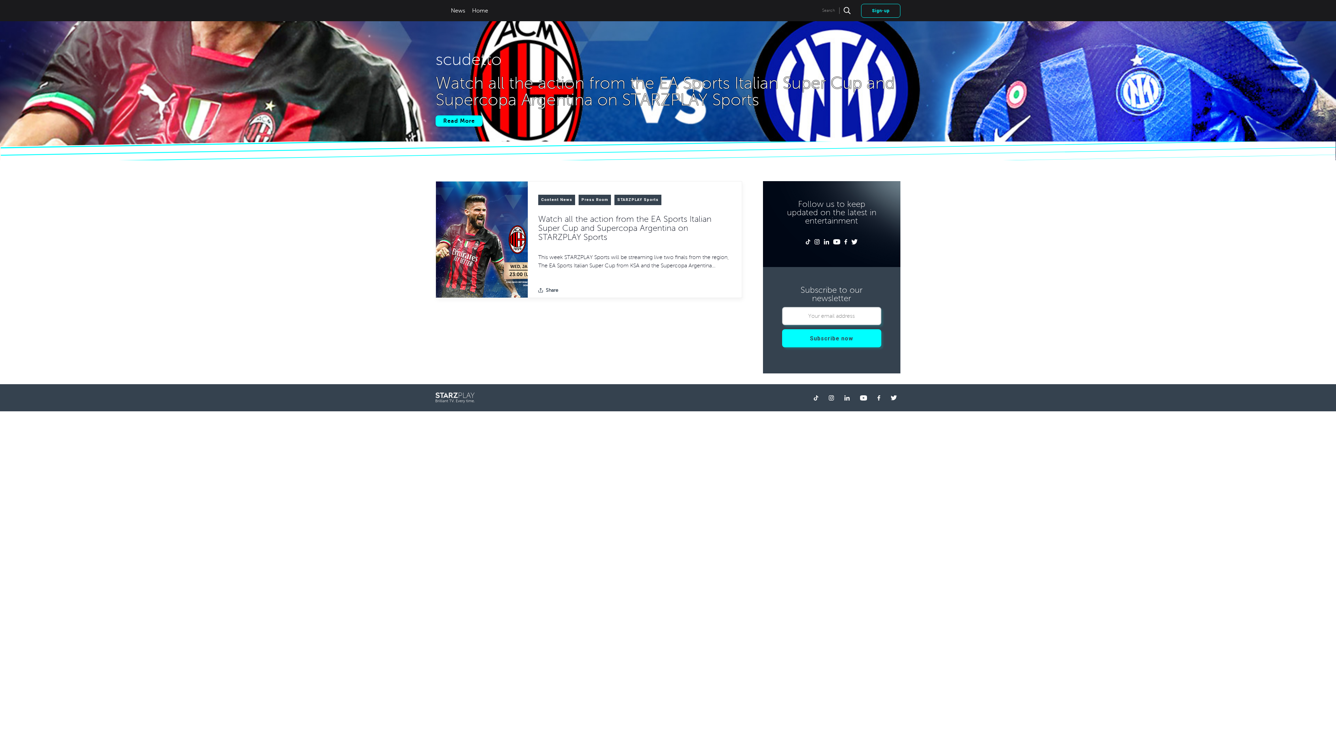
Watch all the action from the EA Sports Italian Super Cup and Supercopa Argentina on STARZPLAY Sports (624, 228)
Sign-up (881, 10)
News (458, 11)
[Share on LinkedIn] (590, 290)
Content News (556, 199)
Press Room (594, 199)
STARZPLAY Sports (638, 199)
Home (480, 11)
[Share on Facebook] (568, 290)
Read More (459, 121)
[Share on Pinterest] (601, 290)
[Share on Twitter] (579, 290)
